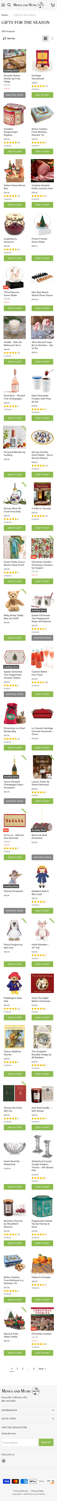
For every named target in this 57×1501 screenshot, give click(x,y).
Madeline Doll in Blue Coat (40, 893)
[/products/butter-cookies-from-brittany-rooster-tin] (42, 114)
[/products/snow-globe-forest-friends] (42, 224)
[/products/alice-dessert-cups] (42, 327)
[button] (38, 86)
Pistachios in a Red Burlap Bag (14, 730)
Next (41, 1368)
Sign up (46, 1442)
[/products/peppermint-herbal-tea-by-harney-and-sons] (42, 1206)
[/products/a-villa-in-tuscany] (42, 494)
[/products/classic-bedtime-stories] (14, 1036)
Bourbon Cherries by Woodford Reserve (13, 1223)
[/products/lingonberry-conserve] (14, 224)
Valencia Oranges (41, 1277)
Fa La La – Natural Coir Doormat (14, 837)
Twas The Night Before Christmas (41, 1000)
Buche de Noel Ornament (39, 837)
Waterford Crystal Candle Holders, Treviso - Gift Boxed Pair (42, 1166)
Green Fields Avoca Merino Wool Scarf (14, 563)
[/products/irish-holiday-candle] (42, 1093)
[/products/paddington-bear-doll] (14, 983)
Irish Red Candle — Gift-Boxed (42, 1109)
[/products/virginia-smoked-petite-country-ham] (42, 170)
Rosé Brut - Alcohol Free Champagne (14, 397)
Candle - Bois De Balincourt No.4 (13, 344)
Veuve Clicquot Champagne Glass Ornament (13, 784)
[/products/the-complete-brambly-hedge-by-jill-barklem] (42, 1036)
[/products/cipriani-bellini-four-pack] (42, 657)
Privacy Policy (37, 1491)
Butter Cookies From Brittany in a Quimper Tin (13, 1280)
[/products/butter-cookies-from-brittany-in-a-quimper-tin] (14, 1262)
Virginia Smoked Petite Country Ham (42, 187)
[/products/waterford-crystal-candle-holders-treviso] (42, 1146)
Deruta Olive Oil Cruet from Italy (12, 510)
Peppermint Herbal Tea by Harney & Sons (42, 1223)
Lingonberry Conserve (10, 240)
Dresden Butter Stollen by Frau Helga (12, 78)
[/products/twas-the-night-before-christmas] (42, 983)
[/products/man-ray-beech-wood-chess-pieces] (42, 277)
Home (5, 15)
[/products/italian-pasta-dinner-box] (14, 170)
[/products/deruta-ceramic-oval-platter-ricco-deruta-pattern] (42, 437)
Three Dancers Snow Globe (11, 294)
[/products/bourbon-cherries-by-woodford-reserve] (14, 1206)
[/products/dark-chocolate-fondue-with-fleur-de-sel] (42, 381)
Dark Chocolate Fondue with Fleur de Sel (41, 398)
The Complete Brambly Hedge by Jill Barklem (41, 1054)
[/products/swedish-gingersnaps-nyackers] (14, 114)
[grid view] (45, 38)
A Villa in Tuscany (41, 508)
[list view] (52, 38)
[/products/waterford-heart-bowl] (14, 1146)
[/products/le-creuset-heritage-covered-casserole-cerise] (42, 713)
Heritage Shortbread (38, 77)
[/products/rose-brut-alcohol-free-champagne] (14, 381)
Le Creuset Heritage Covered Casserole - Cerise (42, 731)
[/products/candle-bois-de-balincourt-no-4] (14, 327)
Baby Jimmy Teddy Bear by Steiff (13, 617)
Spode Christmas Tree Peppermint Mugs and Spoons (41, 618)
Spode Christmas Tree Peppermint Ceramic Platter (13, 674)
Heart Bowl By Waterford (11, 1163)
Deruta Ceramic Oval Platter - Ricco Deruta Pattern (42, 455)
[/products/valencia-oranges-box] (42, 1262)
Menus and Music (37, 1494)
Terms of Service (20, 1491)
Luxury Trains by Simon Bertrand (40, 783)
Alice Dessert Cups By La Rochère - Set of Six (42, 345)
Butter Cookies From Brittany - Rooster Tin (40, 131)
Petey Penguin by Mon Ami (13, 946)
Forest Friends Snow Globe (39, 240)
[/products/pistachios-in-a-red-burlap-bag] (14, 713)
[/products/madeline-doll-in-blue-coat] (42, 876)
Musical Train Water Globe (11, 1335)
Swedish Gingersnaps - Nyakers (11, 131)
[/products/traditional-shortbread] (42, 60)
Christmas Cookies (42, 1333)
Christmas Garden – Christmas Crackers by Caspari (42, 564)
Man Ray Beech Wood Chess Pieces (42, 294)
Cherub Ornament (13, 891)
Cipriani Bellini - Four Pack (40, 673)
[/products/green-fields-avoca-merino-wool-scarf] (14, 547)
